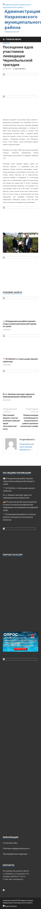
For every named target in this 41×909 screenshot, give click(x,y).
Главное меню (13, 39)
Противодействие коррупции (15, 854)
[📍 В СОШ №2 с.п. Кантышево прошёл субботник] (20, 336)
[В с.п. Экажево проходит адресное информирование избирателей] (20, 371)
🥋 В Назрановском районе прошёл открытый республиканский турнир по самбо (19, 323)
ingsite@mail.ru (20, 69)
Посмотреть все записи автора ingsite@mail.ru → (26, 447)
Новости (6, 43)
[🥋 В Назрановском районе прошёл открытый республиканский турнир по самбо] (20, 298)
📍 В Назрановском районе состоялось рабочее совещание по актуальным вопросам (19, 517)
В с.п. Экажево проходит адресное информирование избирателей (18, 395)
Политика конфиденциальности (16, 848)
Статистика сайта (10, 843)
